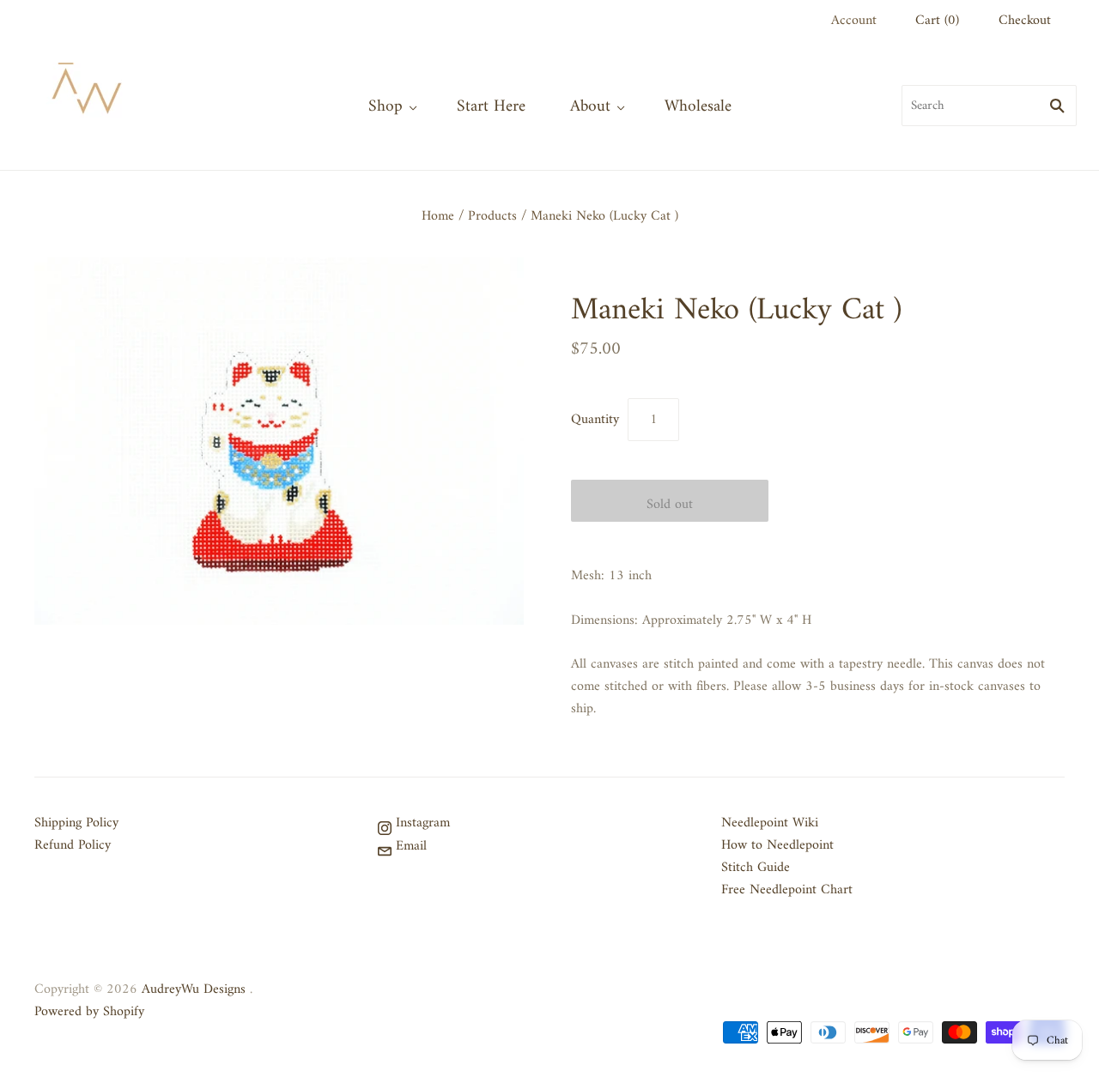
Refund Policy (72, 845)
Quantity (595, 419)
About (590, 106)
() (937, 20)
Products (492, 216)
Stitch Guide (755, 868)
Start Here (491, 106)
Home (438, 216)
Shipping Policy (76, 823)
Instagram (421, 823)
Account (854, 21)
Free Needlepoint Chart (787, 890)
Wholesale (698, 106)
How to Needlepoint (777, 845)
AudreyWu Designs (194, 989)
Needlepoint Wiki (769, 823)
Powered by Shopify (89, 1012)
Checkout (1025, 21)
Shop (385, 106)
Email (409, 846)
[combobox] (989, 105)
